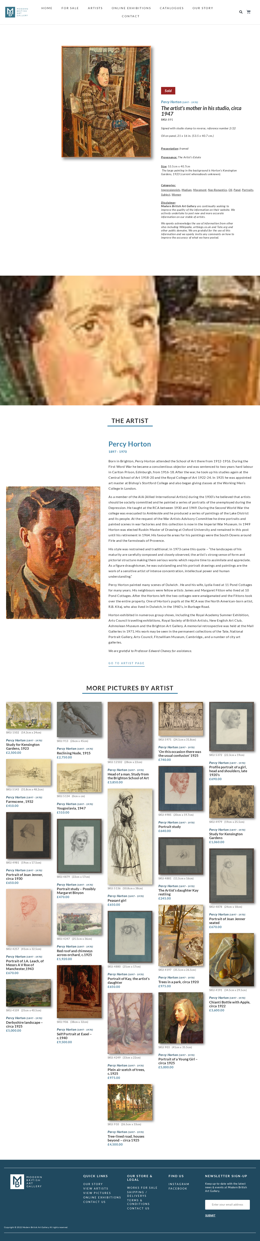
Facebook (178, 1188)
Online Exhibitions (131, 8)
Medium (187, 190)
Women (176, 194)
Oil (230, 190)
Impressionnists (170, 190)
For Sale (70, 8)
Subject (165, 194)
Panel (237, 190)
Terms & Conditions (138, 1202)
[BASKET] (248, 12)
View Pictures (97, 1193)
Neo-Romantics (217, 190)
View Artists (95, 1188)
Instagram (179, 1184)
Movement (200, 190)
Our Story (203, 8)
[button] (241, 12)
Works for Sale (142, 1187)
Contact (131, 16)
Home (47, 8)
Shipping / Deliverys (137, 1194)
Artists (95, 8)
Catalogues (172, 8)
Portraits (247, 190)
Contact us (94, 1202)
